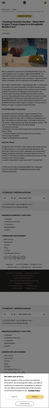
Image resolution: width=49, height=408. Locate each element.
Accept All (35, 396)
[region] (24, 390)
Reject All (14, 396)
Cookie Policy (34, 390)
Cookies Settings (24, 403)
